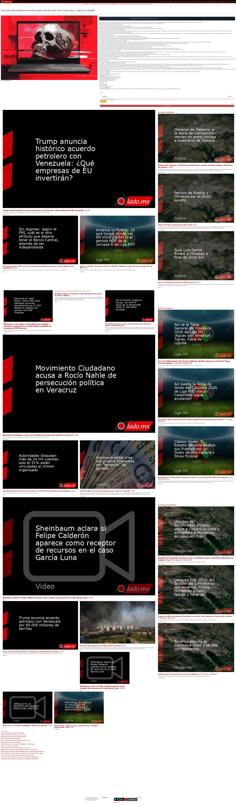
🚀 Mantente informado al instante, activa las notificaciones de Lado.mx (144, 18)
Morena (128, 4)
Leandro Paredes (92, 4)
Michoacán (86, 4)
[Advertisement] (40, 281)
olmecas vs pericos (166, 112)
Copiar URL (103, 101)
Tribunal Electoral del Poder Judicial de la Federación (141, 4)
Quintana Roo (123, 4)
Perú (119, 4)
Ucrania (103, 4)
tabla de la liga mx (165, 308)
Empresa (99, 4)
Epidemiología (114, 4)
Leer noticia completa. (167, 105)
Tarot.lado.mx (139, 797)
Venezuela (108, 4)
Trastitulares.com (116, 802)
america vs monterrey (167, 504)
